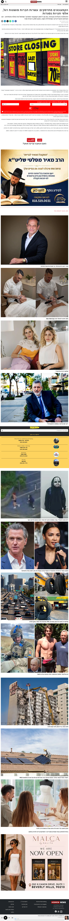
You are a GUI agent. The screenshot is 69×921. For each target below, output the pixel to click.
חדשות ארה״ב (24, 901)
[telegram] (13, 21)
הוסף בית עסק (34, 434)
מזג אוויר (59, 4)
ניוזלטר (12, 912)
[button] (3, 104)
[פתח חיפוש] (5, 1)
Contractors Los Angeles (40, 904)
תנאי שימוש (11, 907)
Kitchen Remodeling (41, 901)
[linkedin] (5, 21)
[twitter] (7, 21)
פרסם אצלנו (11, 901)
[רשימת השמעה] (12, 917)
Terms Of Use (61, 112)
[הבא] (9, 917)
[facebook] (16, 21)
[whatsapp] (10, 21)
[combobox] (34, 430)
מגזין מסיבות (24, 904)
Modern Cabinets (42, 907)
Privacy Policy (55, 112)
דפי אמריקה (24, 907)
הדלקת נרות (65, 4)
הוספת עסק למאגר (9, 909)
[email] (2, 21)
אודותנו (12, 904)
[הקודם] (1, 917)
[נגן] (5, 918)
